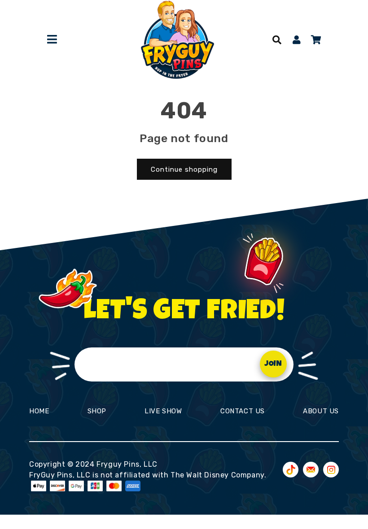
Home (39, 411)
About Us (321, 411)
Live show (163, 411)
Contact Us (242, 411)
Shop (97, 411)
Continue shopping (184, 169)
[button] (277, 40)
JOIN (273, 364)
